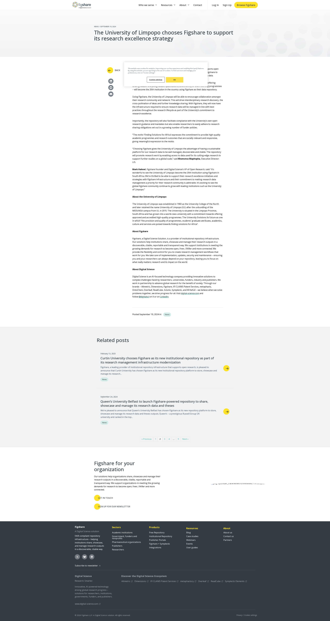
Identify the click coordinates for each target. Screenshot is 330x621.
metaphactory (187, 581)
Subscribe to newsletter (86, 565)
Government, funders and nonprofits (124, 537)
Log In (215, 5)
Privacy (239, 615)
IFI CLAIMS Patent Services (163, 581)
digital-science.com (190, 293)
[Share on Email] (110, 94)
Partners (227, 540)
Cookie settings (250, 615)
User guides (192, 547)
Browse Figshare (246, 5)
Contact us (228, 536)
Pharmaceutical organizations (126, 542)
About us (227, 532)
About (182, 5)
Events (189, 543)
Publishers (117, 546)
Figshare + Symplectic (159, 543)
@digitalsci (144, 296)
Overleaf (202, 581)
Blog (188, 532)
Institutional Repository (160, 536)
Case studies (192, 536)
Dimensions (140, 581)
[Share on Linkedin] (110, 81)
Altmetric (125, 581)
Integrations (155, 547)
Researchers (118, 549)
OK (174, 80)
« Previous (147, 439)
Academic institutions (122, 532)
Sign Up (227, 5)
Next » (185, 439)
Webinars (191, 540)
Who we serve (146, 5)
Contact (197, 5)
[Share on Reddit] (110, 87)
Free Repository (156, 532)
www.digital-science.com (86, 603)
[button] (156, 5)
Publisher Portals (157, 540)
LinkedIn (164, 296)
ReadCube (216, 581)
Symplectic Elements (234, 581)
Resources (166, 5)
